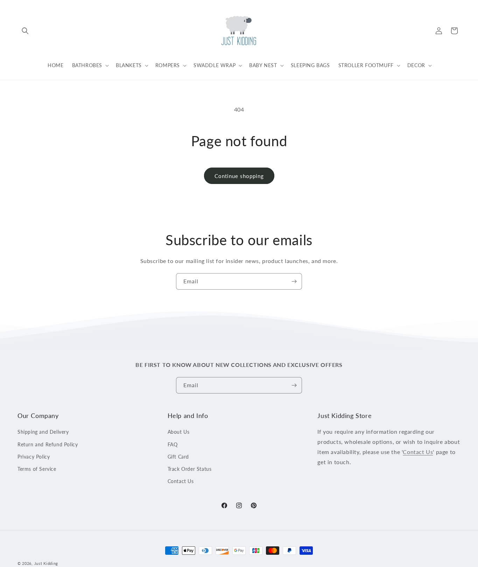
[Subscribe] (294, 281)
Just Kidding (46, 563)
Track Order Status (190, 469)
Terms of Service (36, 469)
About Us (179, 432)
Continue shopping (239, 176)
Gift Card (178, 457)
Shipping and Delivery (43, 432)
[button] (25, 30)
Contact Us (181, 481)
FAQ (173, 444)
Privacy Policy (33, 457)
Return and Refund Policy (47, 444)
